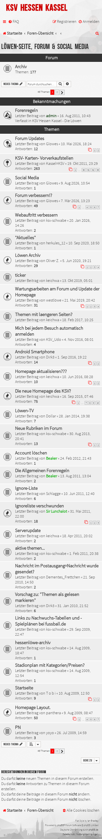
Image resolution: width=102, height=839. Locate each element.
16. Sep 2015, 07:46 (77, 396)
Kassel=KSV (55, 163)
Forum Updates (29, 138)
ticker (20, 275)
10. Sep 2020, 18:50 (84, 242)
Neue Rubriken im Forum (38, 428)
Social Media (27, 177)
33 (98, 170)
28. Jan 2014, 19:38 (74, 415)
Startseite (24, 688)
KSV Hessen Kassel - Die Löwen (56, 120)
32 (93, 170)
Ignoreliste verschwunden (39, 506)
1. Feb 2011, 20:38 (84, 553)
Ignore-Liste (26, 488)
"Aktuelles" (25, 237)
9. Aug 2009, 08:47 (78, 712)
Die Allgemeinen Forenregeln (42, 470)
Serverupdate (28, 530)
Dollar (51, 415)
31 (88, 170)
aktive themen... (30, 548)
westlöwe (53, 300)
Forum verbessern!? (33, 195)
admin (51, 115)
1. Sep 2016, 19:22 (72, 356)
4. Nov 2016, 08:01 (79, 339)
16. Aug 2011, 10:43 (75, 115)
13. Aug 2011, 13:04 (75, 475)
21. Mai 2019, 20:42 (79, 300)
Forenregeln (26, 110)
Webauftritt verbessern (36, 215)
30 (84, 170)
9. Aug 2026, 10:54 (75, 182)
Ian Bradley (92, 820)
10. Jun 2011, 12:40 (79, 493)
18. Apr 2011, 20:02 (77, 535)
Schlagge (53, 493)
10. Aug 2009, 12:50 (74, 693)
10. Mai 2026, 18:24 (76, 143)
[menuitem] (13, 21)
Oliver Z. (52, 260)
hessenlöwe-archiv (33, 642)
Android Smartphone (34, 351)
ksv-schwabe (56, 220)
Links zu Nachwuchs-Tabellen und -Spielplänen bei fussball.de (48, 621)
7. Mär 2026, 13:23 (75, 200)
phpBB (60, 825)
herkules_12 (55, 242)
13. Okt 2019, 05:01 (77, 280)
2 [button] (57, 92)
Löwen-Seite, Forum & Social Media (45, 47)
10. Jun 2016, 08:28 (77, 376)
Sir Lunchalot (56, 511)
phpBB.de (93, 829)
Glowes (52, 143)
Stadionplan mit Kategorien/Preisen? (50, 665)
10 (98, 402)
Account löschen (31, 453)
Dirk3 (50, 356)
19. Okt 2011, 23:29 (82, 163)
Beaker (51, 458)
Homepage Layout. (33, 707)
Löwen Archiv (27, 255)
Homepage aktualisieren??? (41, 371)
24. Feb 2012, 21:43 (75, 458)
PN (18, 727)
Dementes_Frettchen (63, 576)
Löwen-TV (24, 410)
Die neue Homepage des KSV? (43, 391)
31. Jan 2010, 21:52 (72, 605)
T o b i (51, 693)
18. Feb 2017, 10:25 (77, 319)
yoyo (50, 732)
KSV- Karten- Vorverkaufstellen (44, 158)
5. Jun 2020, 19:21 (76, 260)
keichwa (52, 280)
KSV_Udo (53, 339)
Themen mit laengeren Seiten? (44, 314)
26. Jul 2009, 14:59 (72, 732)
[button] (62, 92)
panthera (53, 712)
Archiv (21, 66)
